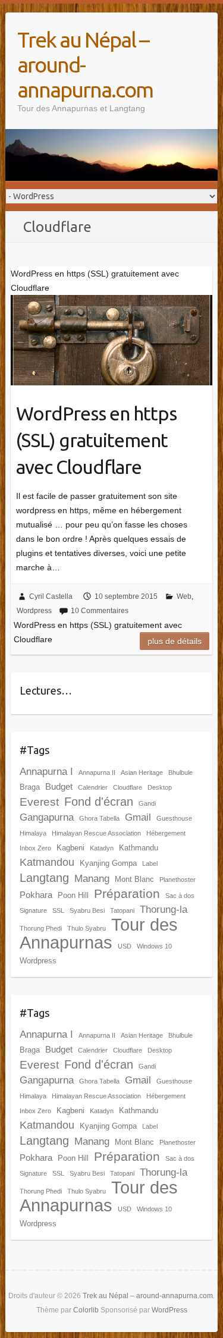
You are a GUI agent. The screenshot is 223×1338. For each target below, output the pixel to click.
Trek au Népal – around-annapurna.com (85, 64)
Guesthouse (174, 818)
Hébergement (166, 833)
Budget (59, 786)
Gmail (138, 817)
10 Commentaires (99, 611)
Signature (33, 910)
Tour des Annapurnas (99, 933)
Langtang (44, 877)
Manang (91, 878)
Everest (39, 802)
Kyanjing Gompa (108, 863)
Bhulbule (180, 772)
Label (150, 863)
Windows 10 (154, 946)
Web (184, 596)
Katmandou (47, 862)
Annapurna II (96, 772)
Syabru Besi (87, 910)
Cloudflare (127, 787)
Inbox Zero (35, 848)
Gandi (147, 803)
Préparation (127, 893)
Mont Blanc (134, 879)
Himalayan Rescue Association (96, 833)
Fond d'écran (98, 801)
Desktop (159, 787)
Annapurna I (46, 771)
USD (124, 946)
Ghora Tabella (99, 818)
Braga (30, 787)
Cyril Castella (51, 596)
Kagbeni (70, 847)
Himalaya (33, 833)
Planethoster (177, 879)
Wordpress (34, 611)
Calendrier (93, 787)
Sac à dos (179, 895)
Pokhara (36, 895)
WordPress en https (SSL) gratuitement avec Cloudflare (96, 440)
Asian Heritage (142, 772)
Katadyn (102, 848)
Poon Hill (73, 895)
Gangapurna (47, 817)
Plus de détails (174, 641)
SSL (58, 910)
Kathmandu (138, 847)
